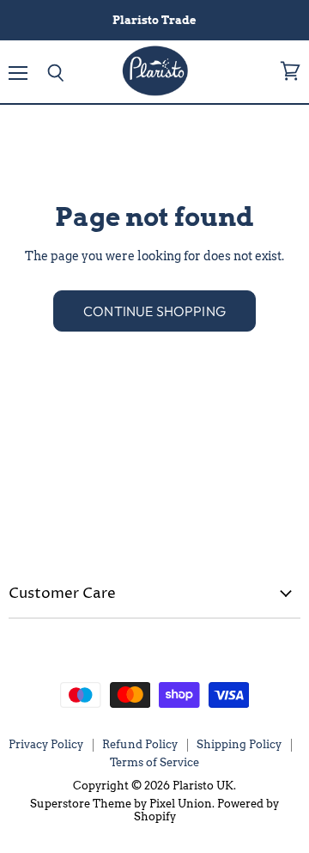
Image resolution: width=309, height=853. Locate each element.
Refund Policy (140, 744)
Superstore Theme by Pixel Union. (122, 803)
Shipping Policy (239, 744)
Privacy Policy (46, 744)
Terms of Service (154, 762)
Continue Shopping (154, 311)
